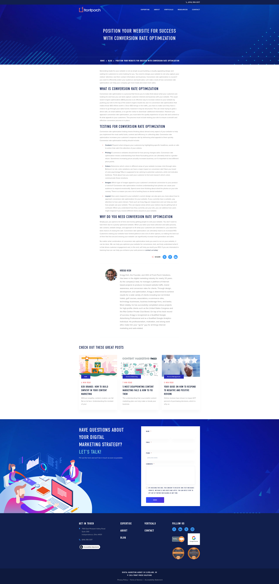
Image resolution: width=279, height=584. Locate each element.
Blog (110, 61)
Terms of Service (136, 580)
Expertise (145, 10)
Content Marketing (132, 376)
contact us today (151, 250)
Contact (196, 10)
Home (102, 61)
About (157, 10)
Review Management (173, 376)
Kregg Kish (125, 270)
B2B (85, 376)
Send (155, 500)
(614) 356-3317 (194, 2)
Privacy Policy (122, 580)
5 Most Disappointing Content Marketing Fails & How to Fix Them (138, 390)
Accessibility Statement (154, 580)
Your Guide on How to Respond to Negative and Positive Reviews (180, 390)
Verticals (150, 523)
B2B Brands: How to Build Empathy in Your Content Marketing (94, 390)
